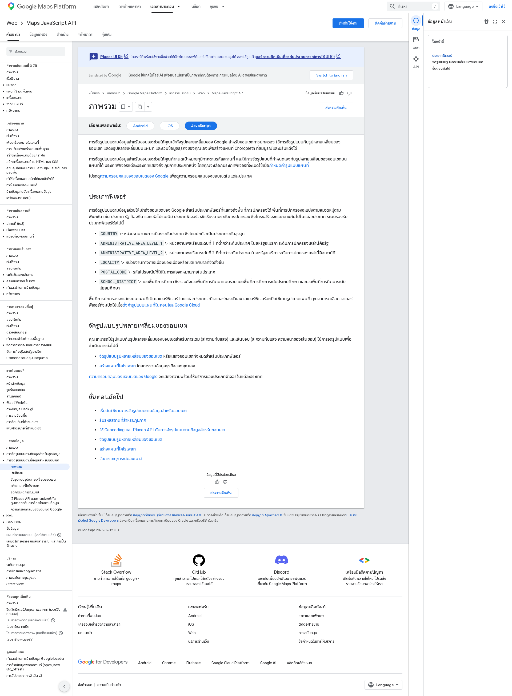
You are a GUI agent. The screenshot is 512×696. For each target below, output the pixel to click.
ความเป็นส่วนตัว (109, 685)
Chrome (169, 663)
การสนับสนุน (308, 633)
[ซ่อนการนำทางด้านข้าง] (64, 686)
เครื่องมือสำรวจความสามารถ (99, 624)
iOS (169, 125)
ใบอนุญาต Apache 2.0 (266, 515)
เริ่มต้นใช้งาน (348, 23)
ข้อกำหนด (85, 685)
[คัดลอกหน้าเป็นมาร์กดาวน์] (140, 106)
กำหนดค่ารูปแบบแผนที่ (289, 165)
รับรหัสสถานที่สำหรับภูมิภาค (122, 420)
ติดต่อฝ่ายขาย (385, 23)
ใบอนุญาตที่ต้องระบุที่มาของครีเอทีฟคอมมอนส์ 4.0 (166, 515)
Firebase (193, 663)
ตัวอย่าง (63, 34)
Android (140, 125)
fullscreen (495, 21)
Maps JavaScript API (51, 23)
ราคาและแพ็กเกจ (311, 616)
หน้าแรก (94, 93)
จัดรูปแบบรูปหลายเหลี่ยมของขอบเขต (130, 356)
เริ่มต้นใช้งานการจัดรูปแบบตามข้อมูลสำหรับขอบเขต (143, 410)
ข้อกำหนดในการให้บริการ (316, 641)
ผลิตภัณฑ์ (101, 6)
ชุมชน (214, 6)
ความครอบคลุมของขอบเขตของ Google (134, 176)
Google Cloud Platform (230, 663)
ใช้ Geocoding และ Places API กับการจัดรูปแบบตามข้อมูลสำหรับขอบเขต (162, 429)
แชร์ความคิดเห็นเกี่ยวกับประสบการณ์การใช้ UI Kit (295, 57)
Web (12, 23)
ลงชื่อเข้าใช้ (497, 6)
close (503, 21)
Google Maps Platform (144, 93)
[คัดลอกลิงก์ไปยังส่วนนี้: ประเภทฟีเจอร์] (131, 197)
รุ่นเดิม (106, 34)
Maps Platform (57, 6)
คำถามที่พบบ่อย (89, 616)
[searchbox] (35, 51)
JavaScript (201, 125)
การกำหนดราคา (129, 6)
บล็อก (196, 6)
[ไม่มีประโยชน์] (349, 93)
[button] (35, 85)
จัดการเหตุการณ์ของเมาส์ (120, 458)
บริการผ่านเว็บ (198, 641)
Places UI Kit (111, 57)
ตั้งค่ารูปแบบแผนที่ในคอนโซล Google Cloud (161, 305)
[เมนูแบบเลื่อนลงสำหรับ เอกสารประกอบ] (180, 6)
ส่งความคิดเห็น (336, 107)
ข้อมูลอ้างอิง (38, 34)
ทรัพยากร (85, 34)
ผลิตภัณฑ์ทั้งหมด (299, 663)
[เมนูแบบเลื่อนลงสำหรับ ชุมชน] (224, 6)
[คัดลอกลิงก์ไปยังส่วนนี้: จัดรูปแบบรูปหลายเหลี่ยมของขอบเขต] (192, 326)
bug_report (486, 21)
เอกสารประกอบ (162, 6)
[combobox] (413, 6)
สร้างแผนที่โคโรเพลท (117, 365)
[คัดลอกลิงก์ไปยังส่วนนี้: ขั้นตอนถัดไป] (128, 397)
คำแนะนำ (13, 34)
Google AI (268, 663)
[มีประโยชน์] (341, 93)
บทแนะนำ (85, 633)
